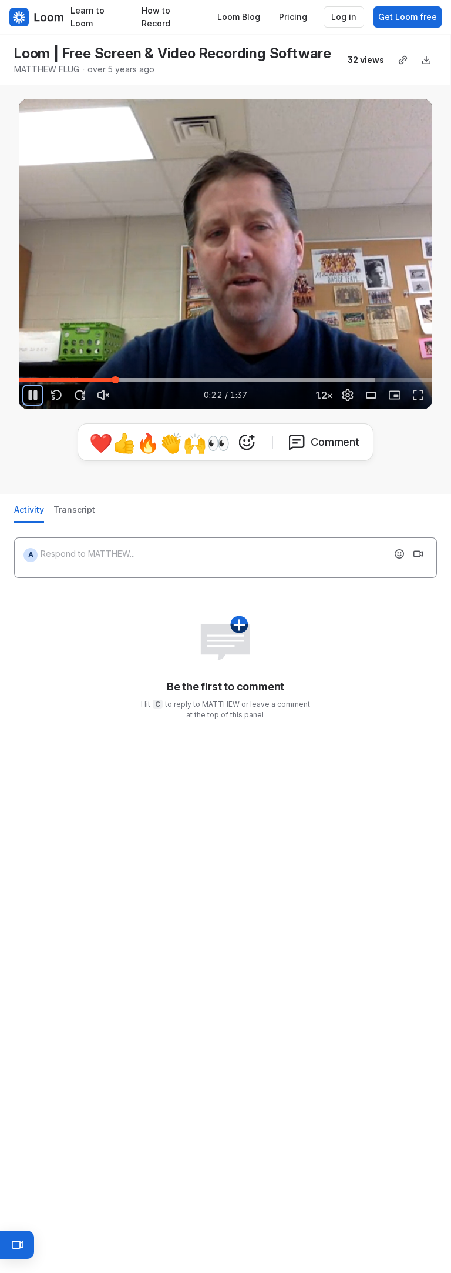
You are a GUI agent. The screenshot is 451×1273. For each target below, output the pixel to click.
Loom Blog (238, 17)
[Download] (426, 60)
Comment (335, 442)
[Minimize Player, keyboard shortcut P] (394, 395)
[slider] (225, 380)
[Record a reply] (418, 553)
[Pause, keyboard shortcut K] (32, 395)
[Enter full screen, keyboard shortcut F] (418, 395)
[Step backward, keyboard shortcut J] (56, 395)
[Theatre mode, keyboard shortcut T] (371, 395)
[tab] (29, 513)
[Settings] (347, 395)
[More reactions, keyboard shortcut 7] (246, 442)
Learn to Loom (87, 17)
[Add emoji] (399, 553)
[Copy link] (402, 60)
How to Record (156, 17)
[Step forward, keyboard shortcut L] (79, 395)
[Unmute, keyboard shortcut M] (103, 395)
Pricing (293, 17)
